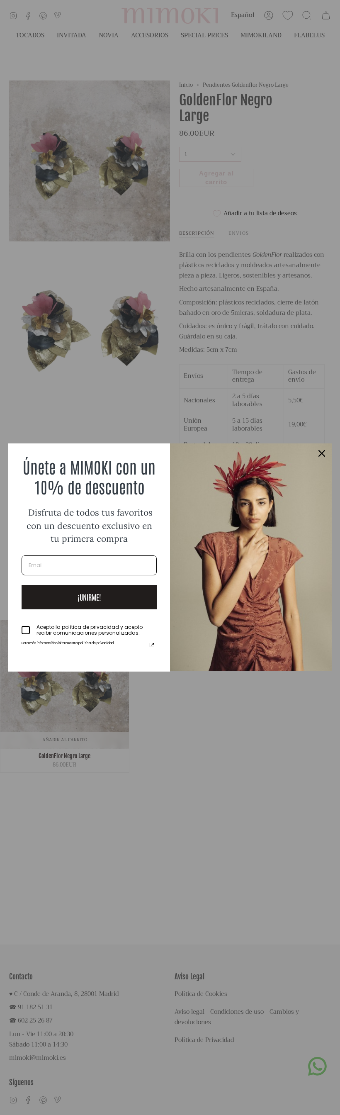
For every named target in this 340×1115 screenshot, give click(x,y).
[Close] (322, 453)
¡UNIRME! (89, 597)
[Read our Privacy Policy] (152, 645)
